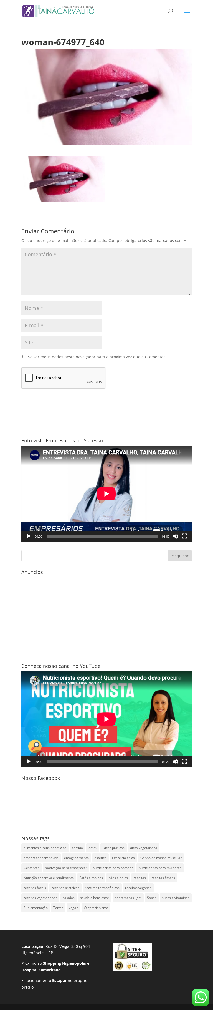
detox (92, 847)
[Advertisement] (106, 616)
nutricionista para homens (113, 867)
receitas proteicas (65, 887)
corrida (77, 847)
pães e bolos (118, 877)
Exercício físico (123, 857)
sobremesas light (128, 897)
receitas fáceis (35, 887)
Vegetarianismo (96, 907)
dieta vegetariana (143, 847)
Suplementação (36, 907)
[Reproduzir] (28, 536)
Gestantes (31, 867)
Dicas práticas (114, 847)
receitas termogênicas (102, 887)
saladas (69, 897)
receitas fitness (163, 877)
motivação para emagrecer (66, 867)
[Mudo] (175, 536)
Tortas (58, 907)
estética (100, 857)
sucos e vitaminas (175, 897)
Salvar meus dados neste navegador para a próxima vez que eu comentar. (97, 356)
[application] (106, 494)
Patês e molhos (91, 877)
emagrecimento (76, 857)
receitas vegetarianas (40, 897)
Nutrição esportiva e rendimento (49, 877)
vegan (73, 907)
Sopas (151, 897)
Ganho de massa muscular (161, 857)
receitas (139, 877)
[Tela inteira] (184, 536)
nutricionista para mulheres (160, 867)
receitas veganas (138, 887)
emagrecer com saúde (41, 857)
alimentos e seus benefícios (45, 847)
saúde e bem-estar (94, 897)
